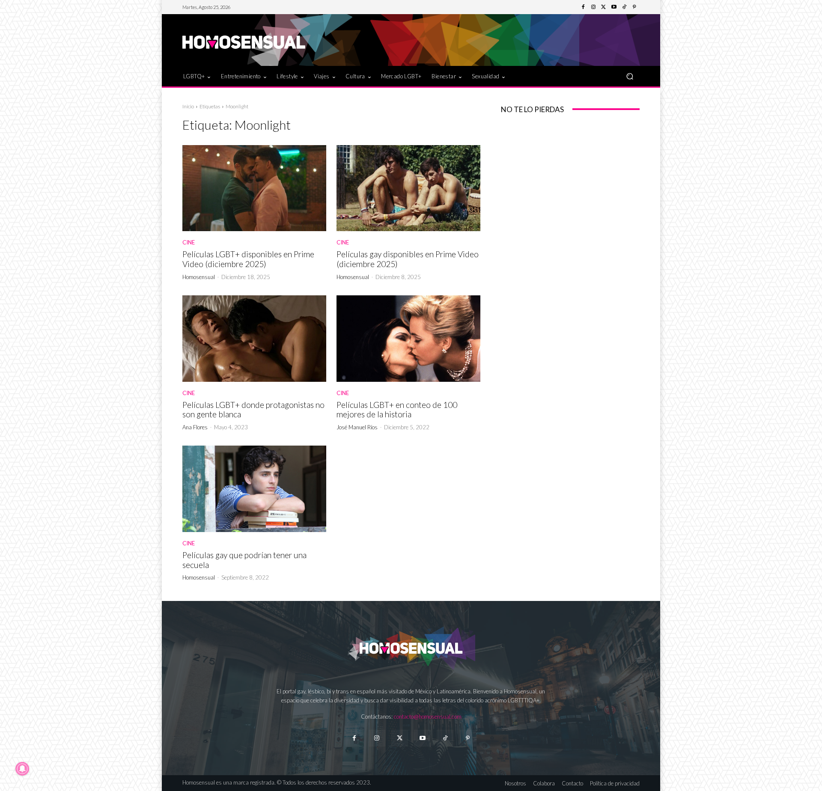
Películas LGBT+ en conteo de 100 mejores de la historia (397, 409)
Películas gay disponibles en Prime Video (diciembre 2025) (408, 259)
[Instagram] (593, 7)
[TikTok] (624, 7)
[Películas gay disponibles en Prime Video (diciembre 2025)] (408, 188)
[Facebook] (583, 7)
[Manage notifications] (22, 769)
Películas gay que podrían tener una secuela (244, 560)
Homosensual (198, 277)
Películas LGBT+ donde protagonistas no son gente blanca (253, 409)
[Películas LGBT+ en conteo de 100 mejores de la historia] (408, 338)
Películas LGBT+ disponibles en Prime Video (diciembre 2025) (248, 259)
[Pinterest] (634, 7)
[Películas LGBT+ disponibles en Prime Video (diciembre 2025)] (254, 188)
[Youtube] (614, 7)
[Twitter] (604, 7)
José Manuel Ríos (357, 427)
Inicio (188, 106)
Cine (188, 242)
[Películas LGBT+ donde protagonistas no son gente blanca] (254, 338)
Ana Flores (195, 427)
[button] (629, 76)
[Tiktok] (445, 738)
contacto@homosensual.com (428, 716)
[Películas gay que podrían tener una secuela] (254, 489)
